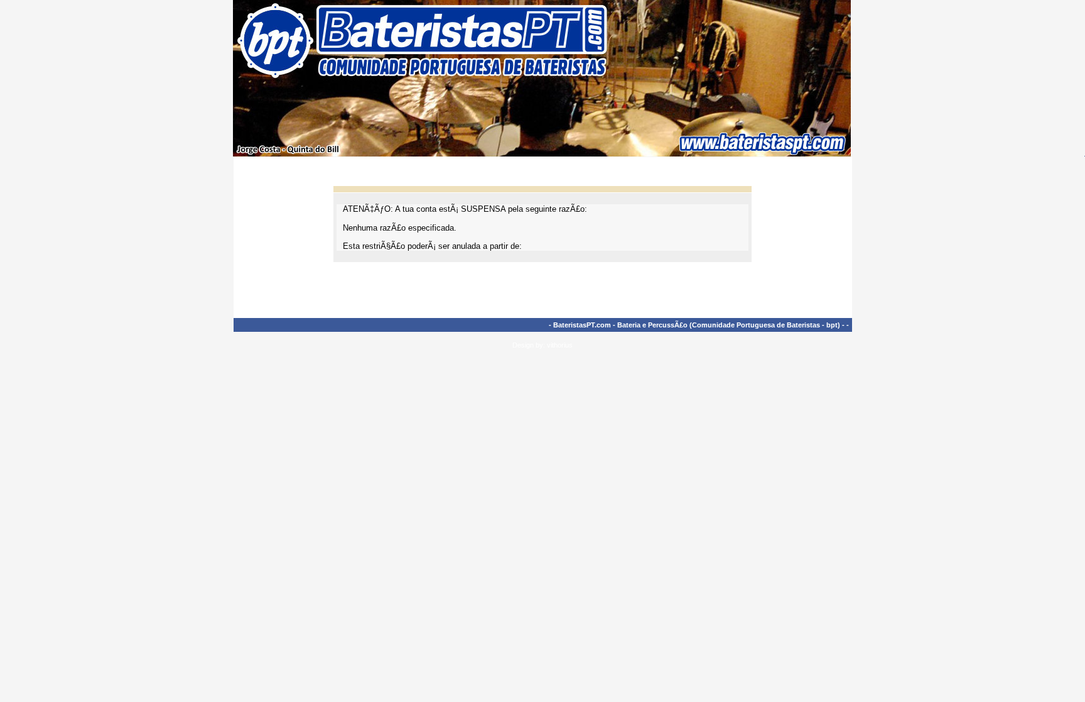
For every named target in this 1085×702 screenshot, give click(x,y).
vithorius (560, 345)
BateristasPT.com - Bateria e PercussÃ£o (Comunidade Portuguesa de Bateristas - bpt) (696, 325)
